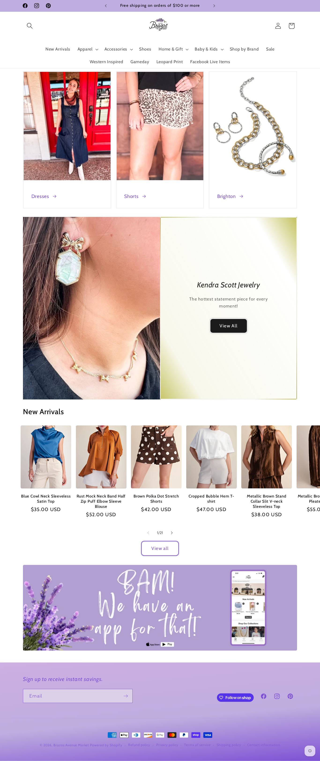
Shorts (131, 196)
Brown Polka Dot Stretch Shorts (156, 499)
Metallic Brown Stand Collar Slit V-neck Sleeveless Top (267, 501)
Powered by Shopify (106, 745)
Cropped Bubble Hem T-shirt (211, 499)
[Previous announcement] (106, 5)
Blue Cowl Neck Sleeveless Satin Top (46, 499)
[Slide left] (148, 533)
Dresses (40, 196)
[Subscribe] (125, 696)
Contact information (263, 745)
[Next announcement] (214, 5)
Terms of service (197, 745)
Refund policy (139, 745)
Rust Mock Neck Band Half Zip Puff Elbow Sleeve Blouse (101, 501)
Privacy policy (167, 745)
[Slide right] (172, 533)
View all (160, 548)
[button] (29, 26)
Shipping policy (229, 745)
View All (229, 326)
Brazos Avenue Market (71, 745)
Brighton (226, 196)
